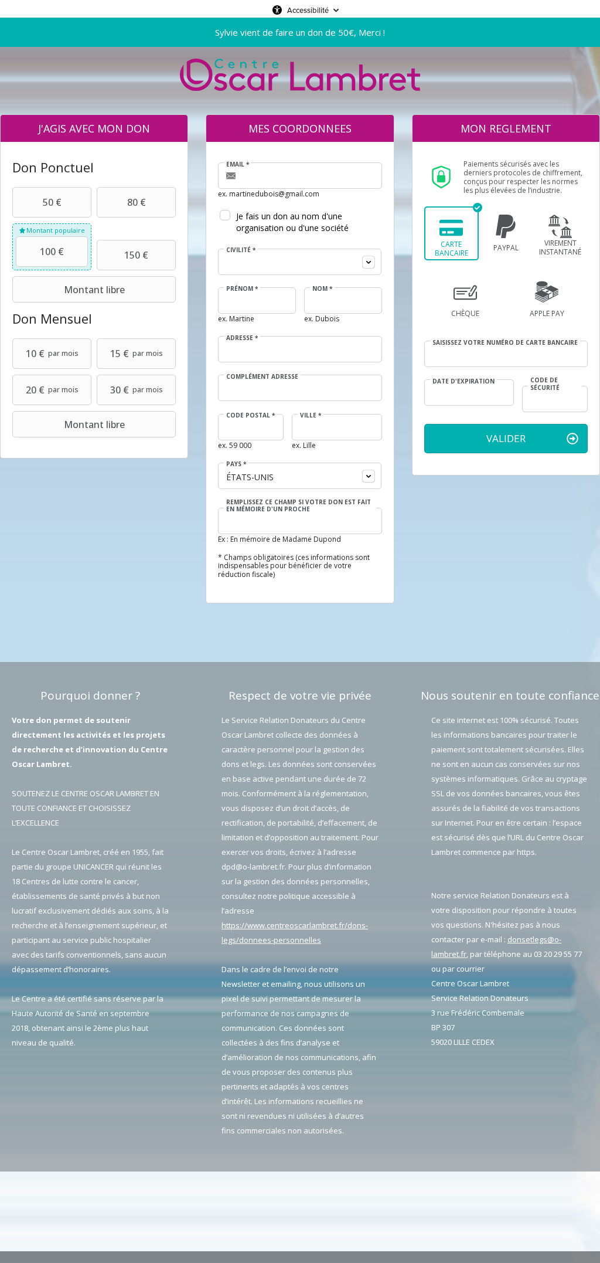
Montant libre (94, 289)
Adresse (242, 337)
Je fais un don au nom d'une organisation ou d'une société (292, 221)
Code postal (250, 415)
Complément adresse (262, 376)
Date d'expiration (463, 381)
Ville (310, 415)
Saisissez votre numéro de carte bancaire (505, 342)
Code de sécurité (545, 383)
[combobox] (299, 262)
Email (237, 164)
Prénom (242, 288)
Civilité (240, 249)
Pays (236, 463)
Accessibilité (308, 10)
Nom (322, 288)
